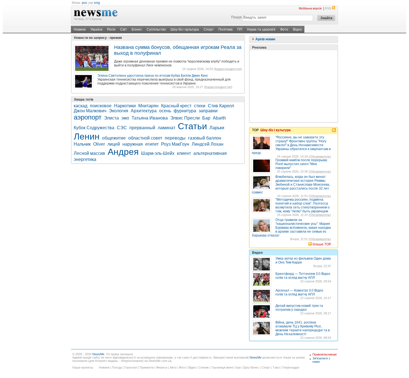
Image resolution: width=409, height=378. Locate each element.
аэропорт (88, 117)
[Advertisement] (293, 86)
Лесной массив (89, 153)
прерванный (142, 127)
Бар (206, 118)
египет (152, 144)
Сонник (203, 367)
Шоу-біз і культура (185, 29)
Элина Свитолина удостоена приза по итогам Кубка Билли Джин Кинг (152, 76)
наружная (132, 144)
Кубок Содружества (94, 127)
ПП (239, 29)
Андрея (123, 152)
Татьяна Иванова (150, 118)
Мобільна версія (310, 8)
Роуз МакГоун (175, 144)
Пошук (236, 17)
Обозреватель (320, 156)
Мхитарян (148, 105)
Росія (111, 29)
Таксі (276, 367)
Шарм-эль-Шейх (157, 153)
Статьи (192, 126)
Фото (284, 29)
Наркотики (125, 105)
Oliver (99, 144)
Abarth (219, 118)
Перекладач (290, 367)
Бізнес (137, 29)
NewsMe (98, 354)
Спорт (209, 29)
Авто (173, 367)
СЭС (122, 127)
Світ (123, 29)
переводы (175, 138)
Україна (96, 29)
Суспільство (156, 29)
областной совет (145, 138)
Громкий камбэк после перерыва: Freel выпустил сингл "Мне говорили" (301, 164)
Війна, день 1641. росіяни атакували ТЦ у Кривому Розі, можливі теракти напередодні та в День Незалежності (302, 328)
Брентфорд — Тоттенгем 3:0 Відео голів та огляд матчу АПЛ (302, 276)
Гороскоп (130, 367)
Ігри (238, 367)
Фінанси (161, 367)
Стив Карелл (221, 105)
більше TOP (321, 244)
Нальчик (82, 144)
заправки (208, 110)
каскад (80, 105)
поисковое (101, 105)
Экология (118, 110)
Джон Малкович (90, 110)
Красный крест (176, 105)
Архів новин (265, 39)
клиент (184, 153)
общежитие (114, 138)
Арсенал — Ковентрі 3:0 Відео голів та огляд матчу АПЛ (299, 292)
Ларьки (217, 127)
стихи (199, 105)
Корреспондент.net (228, 69)
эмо (125, 118)
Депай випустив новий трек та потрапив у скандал (299, 308)
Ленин (87, 136)
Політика (225, 29)
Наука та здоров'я (261, 29)
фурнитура (185, 110)
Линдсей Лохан (207, 144)
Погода (117, 367)
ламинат (166, 127)
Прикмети (147, 367)
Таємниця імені (222, 367)
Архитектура (144, 110)
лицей (113, 144)
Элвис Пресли (185, 118)
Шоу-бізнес (251, 367)
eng (97, 3)
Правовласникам (324, 354)
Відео (297, 29)
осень (165, 110)
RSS (328, 8)
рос (84, 3)
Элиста (111, 118)
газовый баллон (204, 138)
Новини (80, 29)
